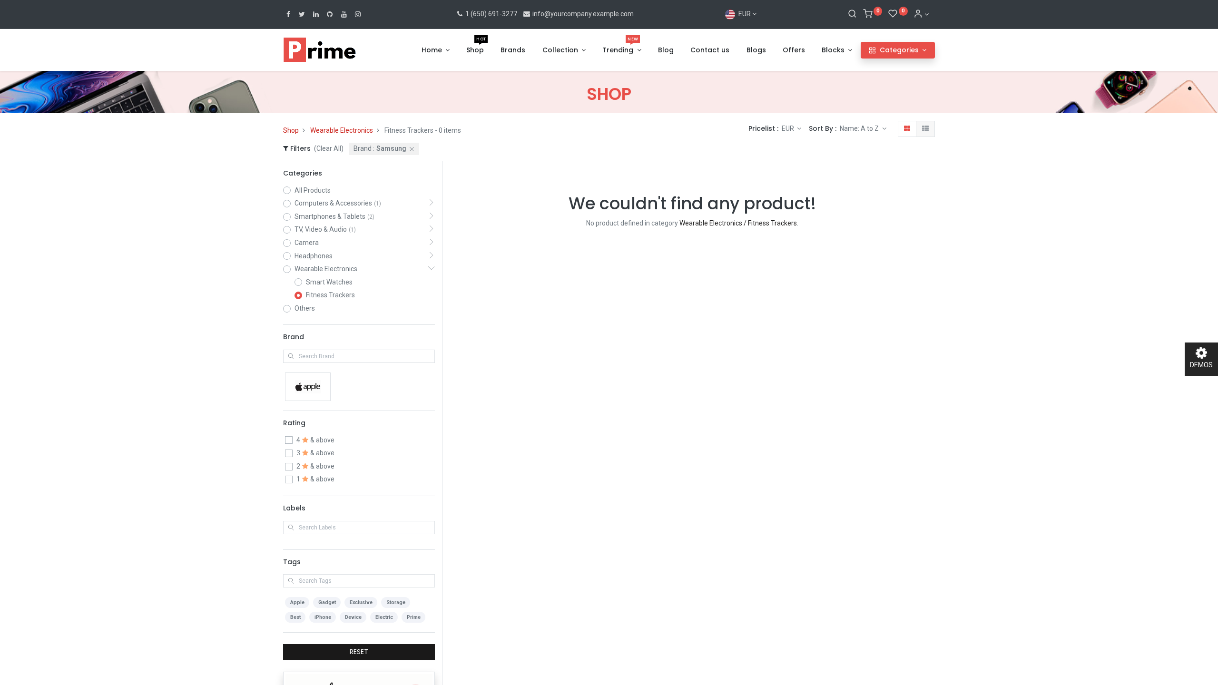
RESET (359, 651)
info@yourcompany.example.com (583, 14)
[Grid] (907, 129)
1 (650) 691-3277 (490, 14)
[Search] (852, 14)
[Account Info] (921, 14)
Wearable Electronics (341, 130)
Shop (291, 130)
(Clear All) (329, 148)
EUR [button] (789, 128)
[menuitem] (475, 50)
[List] (925, 129)
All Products (313, 190)
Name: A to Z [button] (860, 128)
